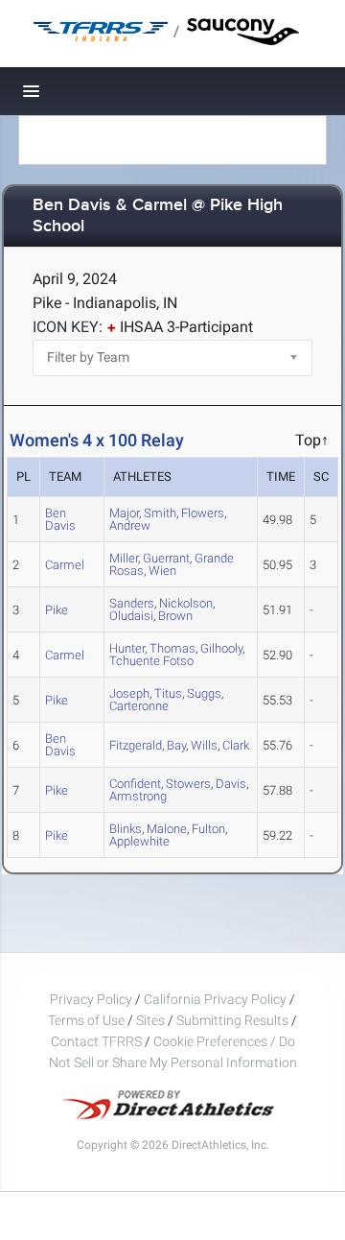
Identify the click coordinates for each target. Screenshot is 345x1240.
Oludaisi (131, 615)
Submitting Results (232, 1020)
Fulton (208, 829)
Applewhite (139, 841)
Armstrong (138, 796)
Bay (176, 745)
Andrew (129, 525)
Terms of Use (86, 1020)
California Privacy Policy (215, 999)
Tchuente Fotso (151, 661)
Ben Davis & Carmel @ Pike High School (158, 216)
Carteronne (139, 706)
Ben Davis (60, 519)
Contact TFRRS (98, 1041)
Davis (231, 783)
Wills (204, 745)
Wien (162, 570)
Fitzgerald (135, 745)
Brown (175, 615)
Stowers (188, 783)
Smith (160, 513)
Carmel (64, 565)
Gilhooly (221, 648)
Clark (235, 745)
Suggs (204, 693)
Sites (150, 1020)
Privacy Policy (91, 999)
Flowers (202, 513)
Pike (56, 610)
